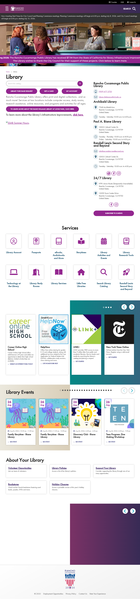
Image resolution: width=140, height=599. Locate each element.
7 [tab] (74, 390)
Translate (114, 2)
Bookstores (13, 484)
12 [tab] (87, 390)
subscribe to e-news (113, 213)
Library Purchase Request (22, 91)
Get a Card (49, 91)
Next (132, 307)
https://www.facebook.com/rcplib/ (111, 204)
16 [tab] (96, 390)
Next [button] (133, 511)
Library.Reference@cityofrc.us (110, 97)
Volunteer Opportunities (19, 468)
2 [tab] (106, 307)
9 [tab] (79, 390)
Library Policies (59, 468)
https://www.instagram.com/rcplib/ (116, 204)
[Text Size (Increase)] (123, 2)
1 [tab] (103, 307)
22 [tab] (111, 390)
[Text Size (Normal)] (121, 2)
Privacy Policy (71, 593)
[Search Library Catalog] (80, 83)
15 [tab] (94, 390)
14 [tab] (91, 390)
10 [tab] (82, 390)
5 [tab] (70, 390)
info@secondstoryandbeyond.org (111, 151)
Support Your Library (106, 468)
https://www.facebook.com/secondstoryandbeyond (113, 173)
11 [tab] (84, 390)
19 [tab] (103, 390)
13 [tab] (89, 390)
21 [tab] (108, 390)
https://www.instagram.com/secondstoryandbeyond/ (118, 173)
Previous (124, 307)
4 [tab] (111, 307)
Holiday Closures (60, 484)
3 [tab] (108, 307)
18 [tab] (101, 390)
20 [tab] (106, 390)
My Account (71, 91)
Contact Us (132, 2)
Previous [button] (125, 511)
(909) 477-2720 (105, 91)
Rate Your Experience (98, 593)
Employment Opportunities (53, 593)
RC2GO (37, 593)
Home (8, 72)
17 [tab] (99, 390)
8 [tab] (77, 390)
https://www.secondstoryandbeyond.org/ (108, 173)
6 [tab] (72, 390)
